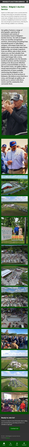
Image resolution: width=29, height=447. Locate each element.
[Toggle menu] (27, 1)
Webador (8, 437)
